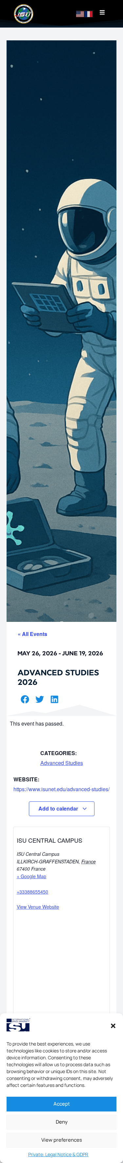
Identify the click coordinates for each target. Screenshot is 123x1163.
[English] (80, 13)
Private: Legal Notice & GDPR (58, 1154)
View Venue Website (38, 906)
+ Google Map (31, 876)
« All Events (32, 634)
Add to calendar (58, 808)
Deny (62, 1121)
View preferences (61, 1139)
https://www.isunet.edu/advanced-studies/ (61, 789)
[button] (113, 1026)
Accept (61, 1103)
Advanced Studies (61, 763)
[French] (89, 13)
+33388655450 (32, 891)
